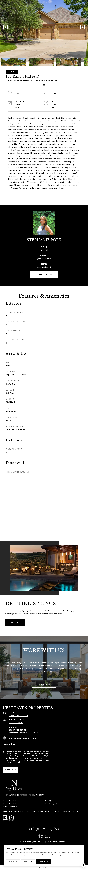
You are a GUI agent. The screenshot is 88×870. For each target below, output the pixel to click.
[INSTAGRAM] (38, 829)
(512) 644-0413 (44, 258)
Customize (28, 862)
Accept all (43, 862)
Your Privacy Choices (44, 867)
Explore (15, 622)
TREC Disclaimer (10, 806)
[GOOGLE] (56, 829)
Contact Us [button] (44, 684)
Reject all (13, 862)
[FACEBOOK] (31, 829)
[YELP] (50, 829)
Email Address (10, 744)
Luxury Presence (59, 841)
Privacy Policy (16, 762)
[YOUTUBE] (44, 829)
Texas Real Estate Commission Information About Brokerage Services (33, 803)
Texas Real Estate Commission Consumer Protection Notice (29, 801)
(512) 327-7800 (16, 722)
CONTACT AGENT (44, 274)
